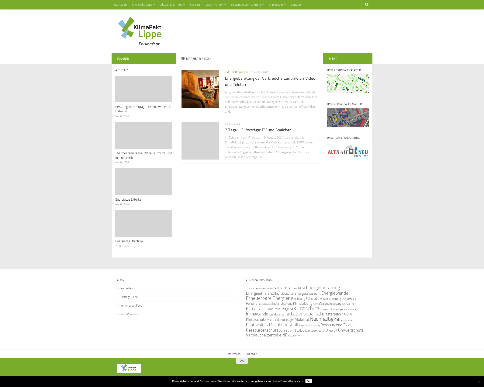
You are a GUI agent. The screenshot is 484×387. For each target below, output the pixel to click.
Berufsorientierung (264, 288)
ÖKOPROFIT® (214, 4)
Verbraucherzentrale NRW (268, 335)
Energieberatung (236, 72)
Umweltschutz (351, 330)
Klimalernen (349, 303)
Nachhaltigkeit (326, 319)
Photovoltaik (257, 324)
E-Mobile (279, 288)
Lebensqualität (306, 314)
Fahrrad (311, 299)
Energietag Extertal (128, 199)
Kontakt (296, 4)
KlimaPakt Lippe (142, 4)
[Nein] (479, 382)
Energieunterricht (308, 293)
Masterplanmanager (280, 320)
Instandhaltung (282, 303)
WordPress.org (129, 314)
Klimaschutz (306, 308)
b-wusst (250, 288)
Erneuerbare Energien (268, 298)
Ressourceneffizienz (337, 324)
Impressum (276, 4)
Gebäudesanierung (329, 299)
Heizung (251, 303)
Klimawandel (350, 309)
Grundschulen (348, 298)
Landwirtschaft (279, 314)
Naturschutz (348, 320)
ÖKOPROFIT (297, 336)
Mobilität (302, 319)
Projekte (195, 4)
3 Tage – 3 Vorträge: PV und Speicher (258, 130)
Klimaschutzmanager (331, 309)
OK (308, 381)
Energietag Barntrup (129, 241)
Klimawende (257, 314)
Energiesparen (284, 293)
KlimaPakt (255, 308)
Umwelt (331, 330)
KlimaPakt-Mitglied (279, 309)
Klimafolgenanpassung (327, 303)
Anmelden (127, 288)
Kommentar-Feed (131, 305)
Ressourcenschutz (262, 330)
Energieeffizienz (260, 293)
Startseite (120, 4)
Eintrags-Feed (129, 297)
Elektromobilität (295, 288)
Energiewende (334, 293)
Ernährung (298, 299)
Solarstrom (286, 330)
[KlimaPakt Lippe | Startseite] (139, 31)
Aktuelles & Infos (171, 4)
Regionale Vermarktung (246, 4)
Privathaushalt (284, 325)
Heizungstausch (265, 304)
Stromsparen (317, 330)
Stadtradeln (302, 330)
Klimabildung (302, 303)
